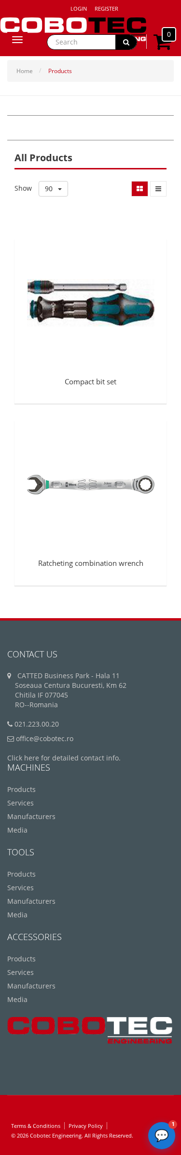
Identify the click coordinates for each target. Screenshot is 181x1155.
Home (24, 71)
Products (60, 71)
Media (17, 830)
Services (20, 802)
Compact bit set (90, 381)
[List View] (158, 189)
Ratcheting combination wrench (90, 563)
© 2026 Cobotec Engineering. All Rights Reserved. (72, 1135)
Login (78, 8)
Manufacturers (31, 816)
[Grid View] (139, 189)
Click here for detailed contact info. (64, 757)
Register (106, 8)
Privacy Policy (86, 1125)
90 (50, 188)
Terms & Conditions (35, 1125)
